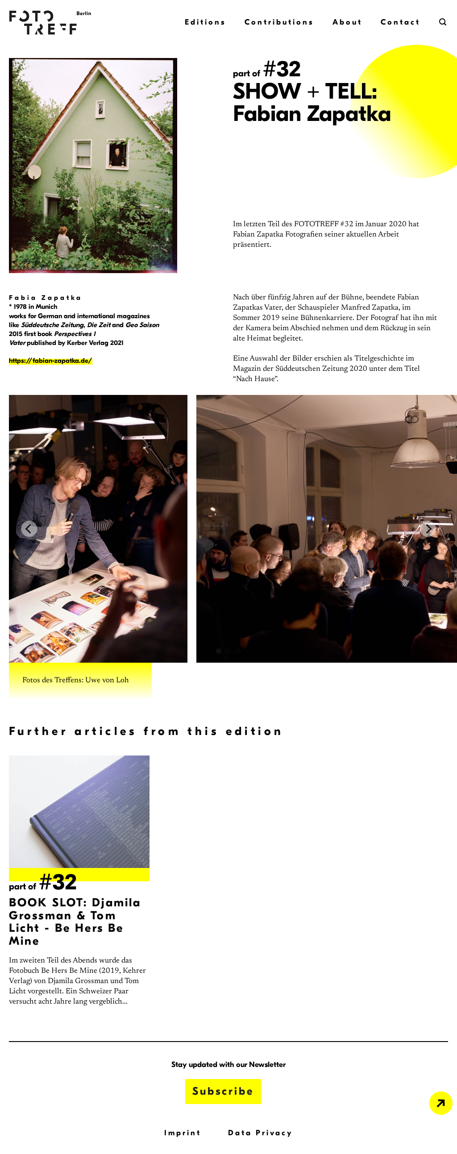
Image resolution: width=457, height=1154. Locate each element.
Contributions (279, 22)
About (347, 22)
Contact (400, 22)
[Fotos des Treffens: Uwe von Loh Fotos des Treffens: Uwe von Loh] (228, 529)
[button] (443, 22)
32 (281, 69)
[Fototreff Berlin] (53, 23)
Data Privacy (260, 1133)
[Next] (428, 529)
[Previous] (29, 529)
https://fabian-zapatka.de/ (50, 361)
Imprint (182, 1133)
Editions (205, 22)
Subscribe (223, 1091)
